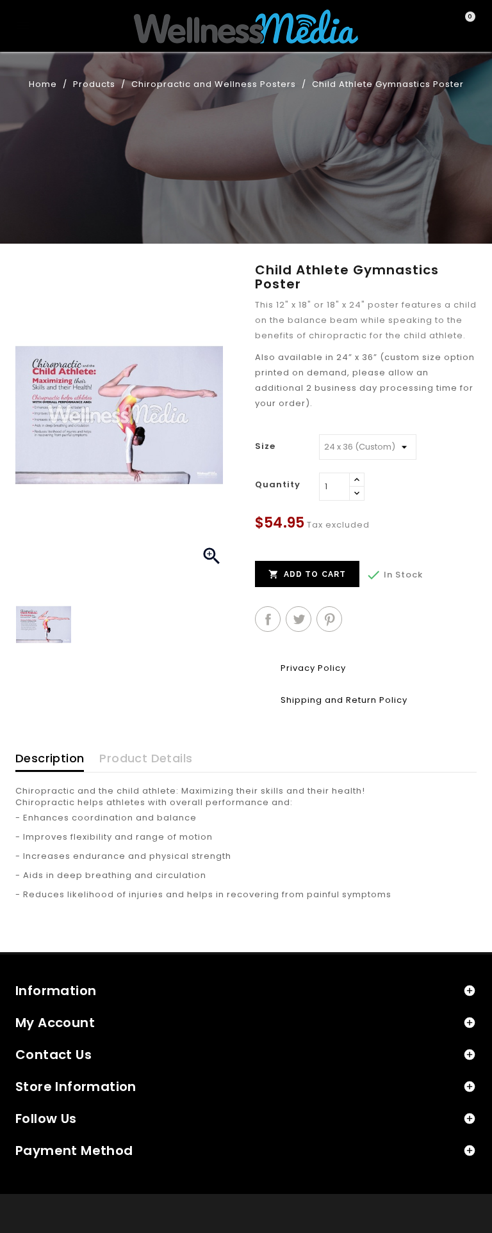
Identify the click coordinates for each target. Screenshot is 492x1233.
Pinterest (329, 619)
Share (268, 619)
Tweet (298, 619)
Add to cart (307, 574)
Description (49, 758)
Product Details (145, 758)
